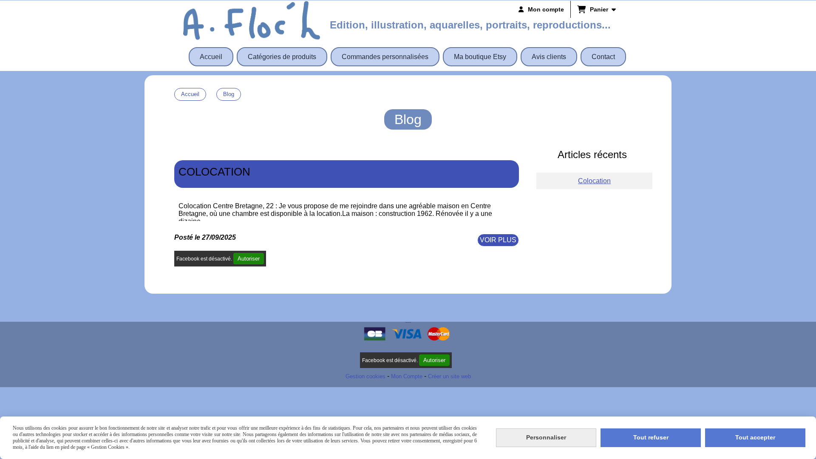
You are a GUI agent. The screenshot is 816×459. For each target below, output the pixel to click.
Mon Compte (406, 376)
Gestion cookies (365, 376)
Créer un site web (449, 376)
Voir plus (498, 240)
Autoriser (249, 258)
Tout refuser (651, 437)
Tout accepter (755, 437)
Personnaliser (546, 437)
